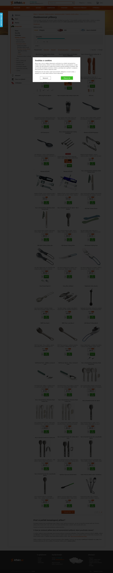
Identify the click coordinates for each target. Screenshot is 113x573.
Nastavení (45, 78)
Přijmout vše (67, 78)
